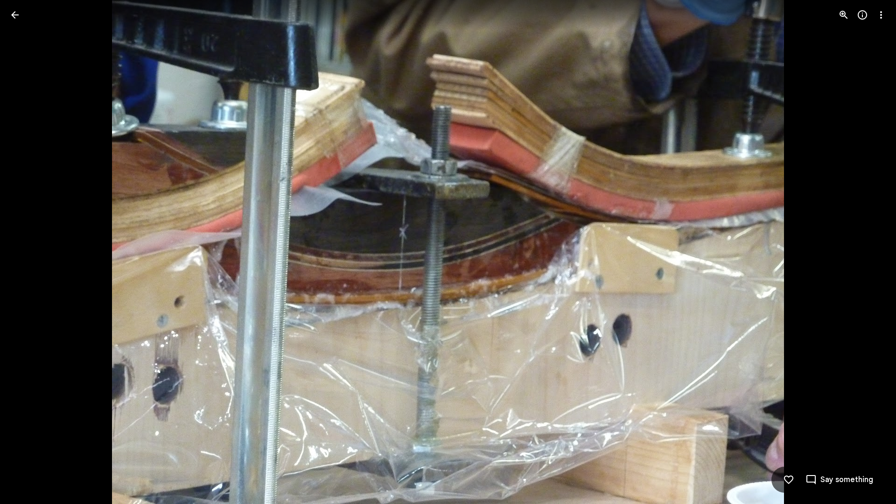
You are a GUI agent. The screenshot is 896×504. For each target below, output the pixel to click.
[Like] (788, 479)
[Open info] (862, 15)
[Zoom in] (843, 15)
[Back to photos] (15, 15)
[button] (26, 252)
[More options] (881, 15)
